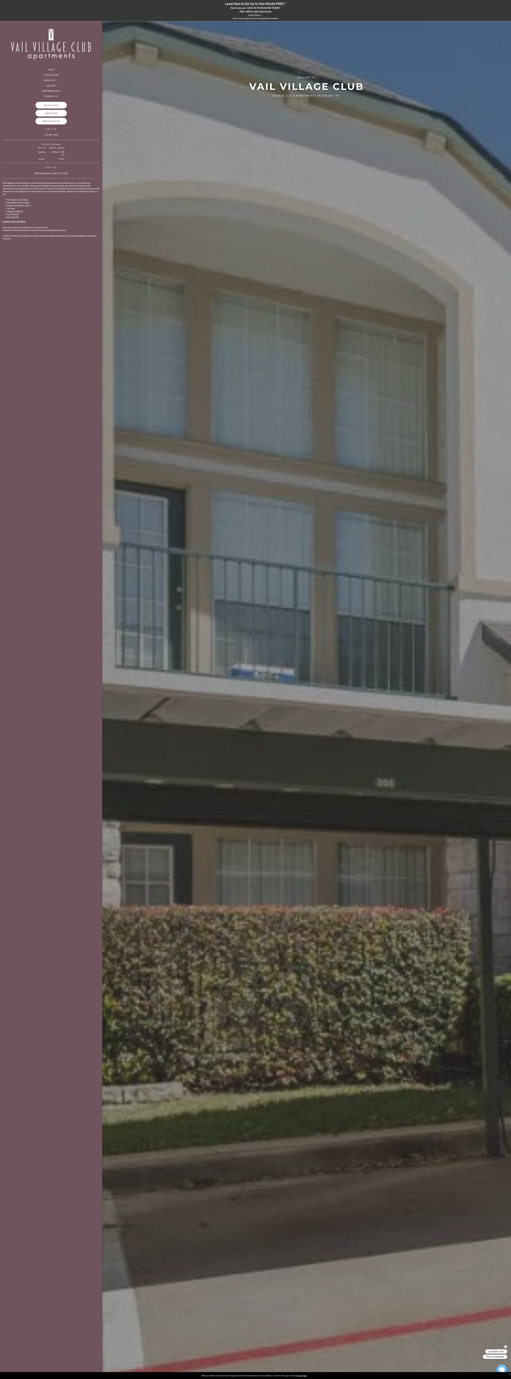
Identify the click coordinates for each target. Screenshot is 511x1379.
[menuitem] (51, 69)
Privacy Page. (301, 1375)
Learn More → (255, 15)
